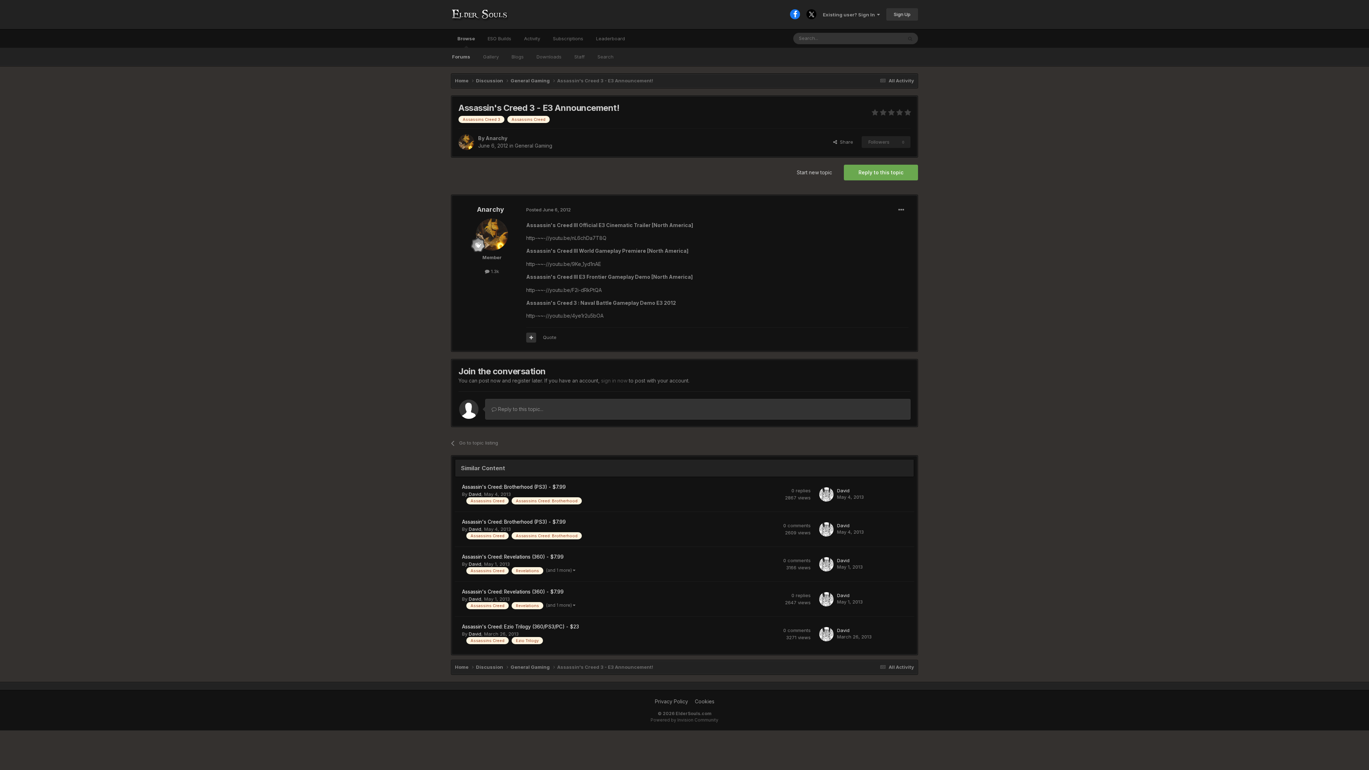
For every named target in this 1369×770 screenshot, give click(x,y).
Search (606, 57)
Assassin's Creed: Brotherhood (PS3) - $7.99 (514, 487)
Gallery (491, 57)
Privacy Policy (671, 701)
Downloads (549, 57)
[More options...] (901, 210)
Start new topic (814, 172)
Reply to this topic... (520, 409)
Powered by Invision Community (684, 720)
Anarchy (496, 138)
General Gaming (533, 146)
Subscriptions (568, 38)
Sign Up (902, 14)
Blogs (518, 57)
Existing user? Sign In (850, 14)
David (475, 494)
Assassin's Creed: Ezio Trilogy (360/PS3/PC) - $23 (520, 627)
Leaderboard (610, 38)
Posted (548, 209)
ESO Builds (499, 38)
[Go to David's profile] (826, 494)
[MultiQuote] (531, 338)
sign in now (614, 381)
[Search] (910, 38)
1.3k (494, 271)
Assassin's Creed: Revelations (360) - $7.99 (513, 557)
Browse (466, 38)
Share (845, 142)
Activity (532, 38)
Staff (579, 57)
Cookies (704, 701)
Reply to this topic (880, 172)
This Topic (881, 38)
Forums (461, 57)
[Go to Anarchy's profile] (466, 142)
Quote (550, 337)
